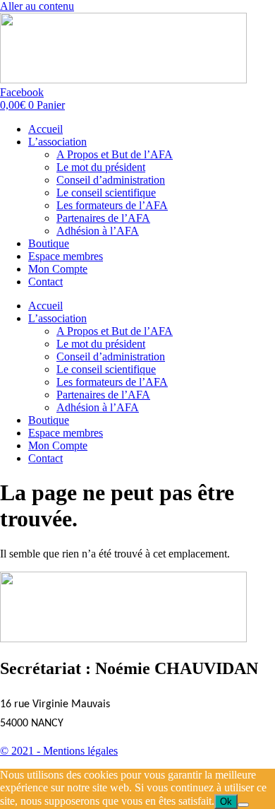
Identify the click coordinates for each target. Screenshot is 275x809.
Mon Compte (57, 269)
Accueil (45, 129)
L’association (57, 142)
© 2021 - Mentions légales (59, 751)
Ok (226, 801)
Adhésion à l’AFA (97, 231)
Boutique (48, 243)
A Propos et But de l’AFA (114, 154)
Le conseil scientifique (106, 193)
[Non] (243, 805)
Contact (45, 282)
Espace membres (65, 256)
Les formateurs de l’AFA (112, 205)
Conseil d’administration (110, 180)
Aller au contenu (37, 6)
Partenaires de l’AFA (103, 218)
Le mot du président (100, 167)
